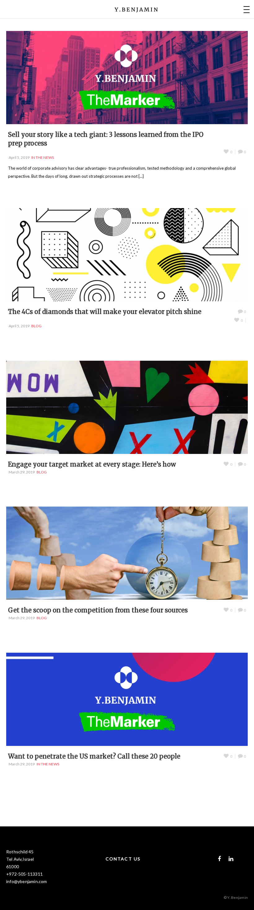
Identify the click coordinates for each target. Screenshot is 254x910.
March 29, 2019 (22, 472)
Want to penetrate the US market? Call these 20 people (94, 756)
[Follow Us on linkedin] (231, 858)
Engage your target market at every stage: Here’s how (92, 464)
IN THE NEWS (42, 157)
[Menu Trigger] (246, 9)
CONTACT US (123, 858)
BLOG (36, 326)
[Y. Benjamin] (136, 9)
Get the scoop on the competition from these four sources (98, 610)
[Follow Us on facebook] (219, 858)
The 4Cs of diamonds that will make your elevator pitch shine (104, 312)
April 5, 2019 (19, 157)
